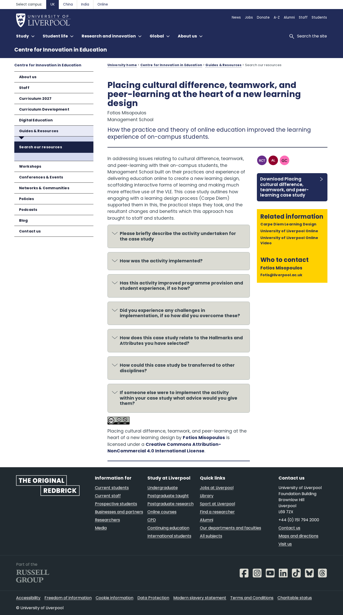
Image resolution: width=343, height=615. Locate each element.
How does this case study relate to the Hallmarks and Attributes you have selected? (181, 340)
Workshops (30, 166)
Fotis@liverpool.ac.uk (281, 274)
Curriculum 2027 (35, 98)
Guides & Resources (38, 130)
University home (122, 65)
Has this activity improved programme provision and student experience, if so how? (181, 286)
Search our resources (40, 147)
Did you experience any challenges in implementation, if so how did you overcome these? (180, 313)
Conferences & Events (41, 177)
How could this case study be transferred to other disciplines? (177, 368)
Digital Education (36, 120)
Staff (24, 87)
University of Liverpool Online (289, 230)
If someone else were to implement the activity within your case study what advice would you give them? (178, 398)
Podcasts (28, 209)
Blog (23, 220)
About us (27, 76)
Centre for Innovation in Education (60, 49)
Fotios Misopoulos (204, 438)
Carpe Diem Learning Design (288, 224)
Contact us (30, 231)
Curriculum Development (44, 109)
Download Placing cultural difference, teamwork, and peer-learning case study (284, 187)
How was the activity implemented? (161, 261)
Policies (26, 198)
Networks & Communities (44, 188)
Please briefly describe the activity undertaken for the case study (178, 236)
